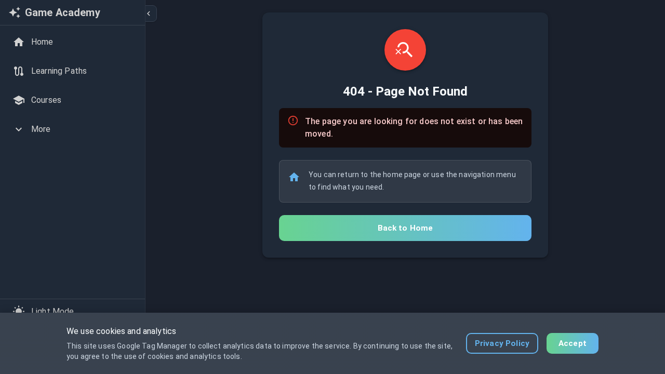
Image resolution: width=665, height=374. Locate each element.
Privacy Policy (502, 343)
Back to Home (405, 228)
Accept (572, 343)
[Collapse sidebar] (148, 13)
